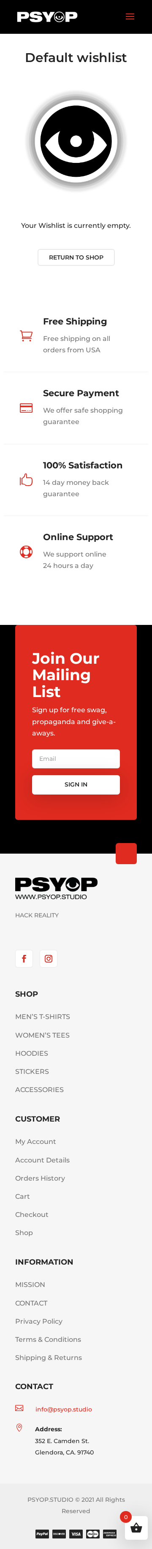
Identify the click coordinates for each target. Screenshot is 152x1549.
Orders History (40, 1178)
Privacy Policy (38, 1321)
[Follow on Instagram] (48, 959)
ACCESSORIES (39, 1090)
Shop (24, 1233)
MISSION (30, 1285)
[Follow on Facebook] (24, 959)
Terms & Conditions (48, 1339)
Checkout (32, 1215)
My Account (35, 1142)
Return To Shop (76, 257)
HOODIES (31, 1053)
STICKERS (32, 1072)
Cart (22, 1196)
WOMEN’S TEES (42, 1035)
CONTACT (31, 1303)
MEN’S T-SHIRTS (42, 1017)
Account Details (42, 1160)
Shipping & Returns (48, 1358)
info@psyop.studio (63, 1409)
